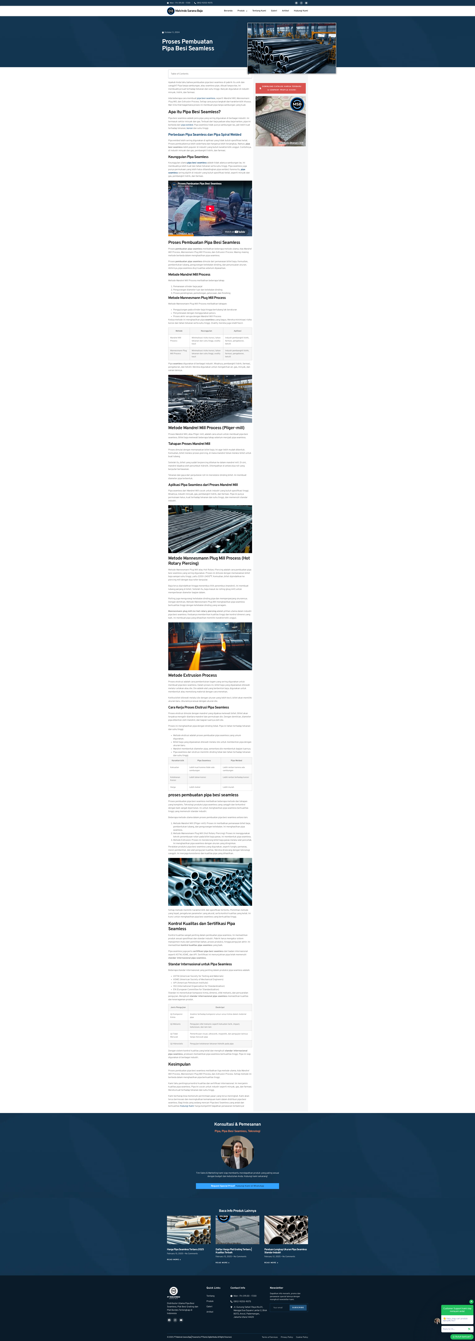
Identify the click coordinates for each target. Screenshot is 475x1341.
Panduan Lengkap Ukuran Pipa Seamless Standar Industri (285, 1251)
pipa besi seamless (206, 98)
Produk (241, 10)
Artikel (285, 10)
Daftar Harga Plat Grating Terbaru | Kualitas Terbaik (234, 1251)
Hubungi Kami (301, 10)
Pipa (217, 1131)
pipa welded (187, 125)
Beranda (228, 10)
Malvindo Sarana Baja (189, 11)
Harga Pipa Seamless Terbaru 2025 (185, 1249)
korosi (190, 128)
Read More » (174, 1260)
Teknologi (254, 1131)
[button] (248, 74)
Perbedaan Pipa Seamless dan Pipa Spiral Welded (204, 135)
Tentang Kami (259, 10)
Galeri (274, 10)
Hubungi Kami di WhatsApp (250, 1186)
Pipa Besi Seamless (234, 1131)
